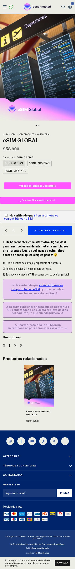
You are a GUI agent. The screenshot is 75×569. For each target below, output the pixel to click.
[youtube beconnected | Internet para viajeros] (32, 441)
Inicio (5, 134)
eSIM (13, 134)
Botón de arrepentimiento (37, 548)
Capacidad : (18, 157)
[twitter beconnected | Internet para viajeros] (54, 441)
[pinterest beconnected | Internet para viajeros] (65, 441)
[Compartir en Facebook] (9, 345)
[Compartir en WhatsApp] (4, 345)
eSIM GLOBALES (26, 134)
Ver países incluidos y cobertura (37, 185)
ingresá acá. (59, 544)
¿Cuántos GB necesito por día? (37, 200)
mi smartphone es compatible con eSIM (31, 217)
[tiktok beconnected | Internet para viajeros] (43, 441)
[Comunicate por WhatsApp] (11, 7)
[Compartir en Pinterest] (21, 345)
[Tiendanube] (38, 553)
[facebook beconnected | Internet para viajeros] (21, 441)
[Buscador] (63, 7)
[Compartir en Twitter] (15, 345)
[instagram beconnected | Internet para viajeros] (10, 441)
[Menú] (5, 7)
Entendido (62, 563)
